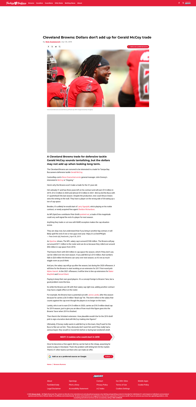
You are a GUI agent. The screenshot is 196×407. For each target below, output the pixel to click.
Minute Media (36, 394)
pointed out (84, 214)
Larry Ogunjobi (84, 206)
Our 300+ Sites (122, 381)
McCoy (60, 180)
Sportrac (53, 241)
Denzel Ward (63, 274)
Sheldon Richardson (86, 209)
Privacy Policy (102, 385)
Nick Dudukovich (53, 42)
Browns (31, 3)
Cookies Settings (123, 389)
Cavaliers (39, 3)
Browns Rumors (60, 364)
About (79, 3)
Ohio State (59, 3)
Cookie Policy (143, 385)
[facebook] (179, 3)
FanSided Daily (53, 385)
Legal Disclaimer (54, 389)
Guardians (49, 3)
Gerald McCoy (76, 172)
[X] (183, 3)
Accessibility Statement (78, 389)
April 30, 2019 (75, 236)
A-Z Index (100, 389)
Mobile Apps (143, 381)
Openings (73, 381)
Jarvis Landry (93, 295)
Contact (100, 381)
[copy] (59, 46)
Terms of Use (121, 385)
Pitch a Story (74, 385)
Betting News (70, 3)
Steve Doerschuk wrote (71, 177)
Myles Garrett (52, 271)
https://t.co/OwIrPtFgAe (96, 234)
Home (49, 364)
